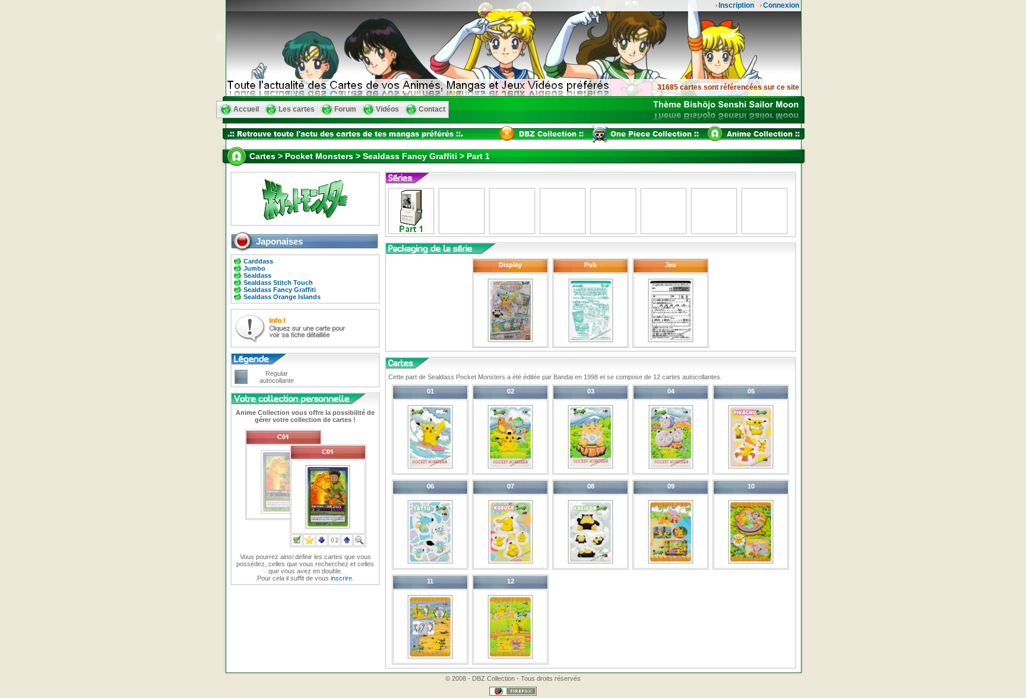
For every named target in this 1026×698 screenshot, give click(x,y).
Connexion (781, 5)
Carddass (258, 261)
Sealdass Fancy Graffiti (279, 289)
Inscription (736, 5)
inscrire (341, 578)
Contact (432, 109)
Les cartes (296, 109)
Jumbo (254, 268)
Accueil (246, 109)
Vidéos (387, 109)
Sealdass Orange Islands (282, 296)
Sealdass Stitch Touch (278, 282)
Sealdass (257, 275)
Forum (345, 109)
